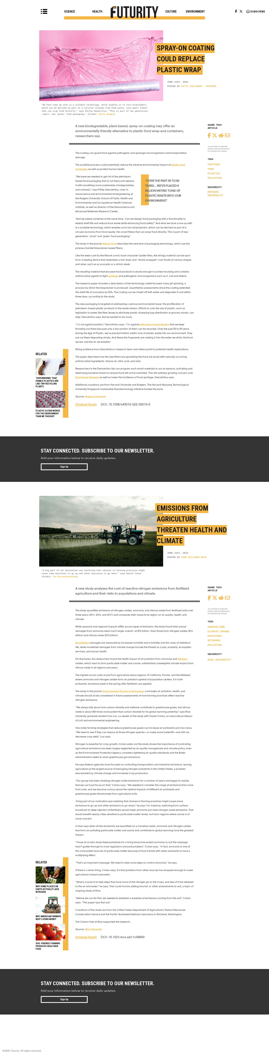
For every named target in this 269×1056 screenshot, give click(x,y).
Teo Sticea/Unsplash (64, 576)
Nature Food (109, 243)
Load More (134, 1025)
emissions (215, 636)
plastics (214, 173)
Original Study (86, 404)
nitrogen (214, 640)
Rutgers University (215, 194)
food (211, 169)
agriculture (216, 627)
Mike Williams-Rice (193, 557)
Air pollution (82, 642)
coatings (214, 164)
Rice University (219, 659)
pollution (215, 178)
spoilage (113, 275)
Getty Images (106, 114)
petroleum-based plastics (154, 324)
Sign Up (64, 466)
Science (69, 11)
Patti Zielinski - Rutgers (198, 86)
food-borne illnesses (87, 377)
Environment (195, 11)
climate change (218, 631)
